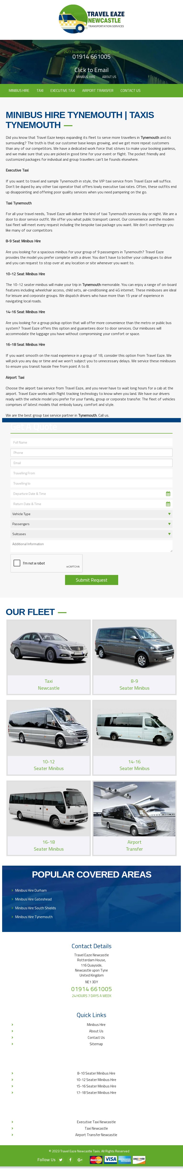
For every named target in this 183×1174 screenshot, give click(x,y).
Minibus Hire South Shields (35, 908)
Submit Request (91, 580)
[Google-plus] (79, 1160)
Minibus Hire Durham (31, 890)
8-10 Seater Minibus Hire (96, 1073)
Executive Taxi (63, 90)
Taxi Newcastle (96, 1128)
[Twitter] (60, 1160)
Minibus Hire (85, 76)
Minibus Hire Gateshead (33, 899)
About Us (109, 76)
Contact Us (131, 90)
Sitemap (96, 1044)
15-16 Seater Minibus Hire (96, 1086)
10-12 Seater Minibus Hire (96, 1079)
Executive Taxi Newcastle (96, 1122)
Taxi (39, 90)
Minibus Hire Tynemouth (34, 917)
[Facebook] (70, 1160)
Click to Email (92, 70)
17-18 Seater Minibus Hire (96, 1092)
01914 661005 (91, 56)
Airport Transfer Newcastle (96, 1135)
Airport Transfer (97, 90)
